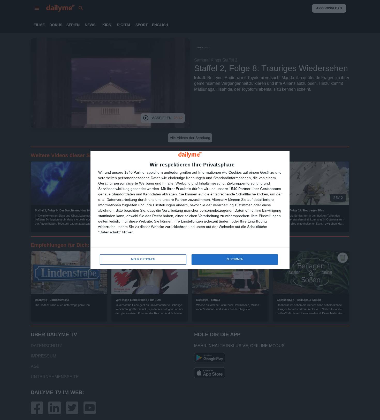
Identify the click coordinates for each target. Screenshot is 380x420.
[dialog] (190, 210)
